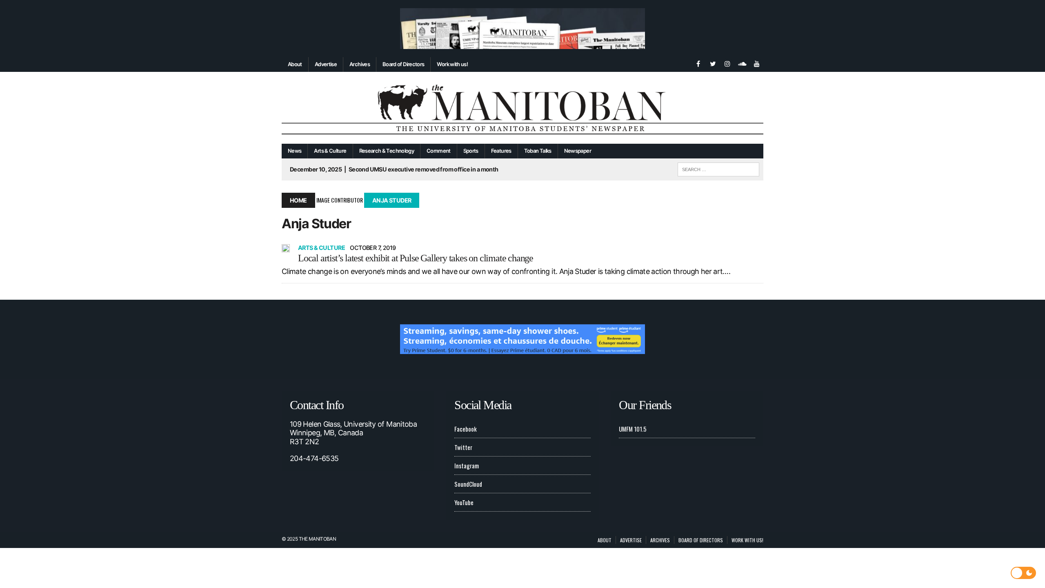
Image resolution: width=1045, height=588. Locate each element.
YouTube (464, 502)
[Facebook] (698, 63)
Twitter (463, 447)
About (295, 64)
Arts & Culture (330, 150)
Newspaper (577, 150)
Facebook (465, 428)
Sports (470, 150)
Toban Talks (537, 150)
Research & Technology (386, 150)
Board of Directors (403, 64)
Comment (439, 150)
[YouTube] (756, 63)
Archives (359, 64)
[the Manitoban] (522, 108)
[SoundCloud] (742, 63)
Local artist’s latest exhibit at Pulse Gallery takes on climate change (415, 258)
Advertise (326, 64)
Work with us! (452, 64)
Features (501, 150)
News (294, 150)
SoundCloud (468, 483)
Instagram (466, 465)
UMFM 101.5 (633, 428)
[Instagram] (727, 63)
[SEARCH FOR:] (718, 168)
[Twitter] (712, 63)
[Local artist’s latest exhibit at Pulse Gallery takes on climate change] (286, 248)
